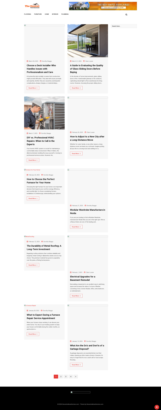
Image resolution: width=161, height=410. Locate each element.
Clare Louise (89, 61)
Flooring (27, 14)
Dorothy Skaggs (47, 61)
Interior (55, 14)
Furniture (38, 14)
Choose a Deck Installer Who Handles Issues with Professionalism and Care (41, 68)
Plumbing (65, 14)
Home (47, 14)
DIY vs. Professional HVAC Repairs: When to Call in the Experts (41, 141)
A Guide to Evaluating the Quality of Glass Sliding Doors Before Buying (86, 68)
